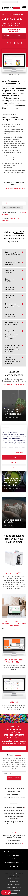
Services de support (14, 840)
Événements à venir (14, 791)
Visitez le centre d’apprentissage (14, 384)
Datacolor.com (13, 852)
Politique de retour (14, 881)
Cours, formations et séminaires (14, 788)
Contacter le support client (13, 843)
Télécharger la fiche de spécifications (14, 35)
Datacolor (13, 855)
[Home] (11, 8)
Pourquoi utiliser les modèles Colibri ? (12, 323)
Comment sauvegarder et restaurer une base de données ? (12, 360)
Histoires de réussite (13, 795)
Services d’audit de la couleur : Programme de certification (14, 822)
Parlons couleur (14, 748)
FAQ (13, 832)
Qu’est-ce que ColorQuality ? (9, 272)
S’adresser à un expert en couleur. (14, 188)
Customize (13, 462)
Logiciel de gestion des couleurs (14, 813)
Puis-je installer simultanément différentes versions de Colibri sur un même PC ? (12, 335)
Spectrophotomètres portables (13, 810)
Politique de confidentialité (14, 884)
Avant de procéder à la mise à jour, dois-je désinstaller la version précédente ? (12, 348)
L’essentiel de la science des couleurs (13, 798)
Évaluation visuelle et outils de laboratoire (14, 817)
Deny (14, 467)
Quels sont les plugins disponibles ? (12, 263)
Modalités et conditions (14, 878)
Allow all (14, 457)
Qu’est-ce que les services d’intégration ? (12, 254)
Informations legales (14, 876)
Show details (19, 452)
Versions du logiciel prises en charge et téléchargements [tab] (13, 203)
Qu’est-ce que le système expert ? (11, 315)
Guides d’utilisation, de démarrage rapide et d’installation (14, 836)
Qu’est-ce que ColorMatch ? (9, 288)
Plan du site (14, 893)
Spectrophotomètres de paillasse (13, 807)
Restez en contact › (14, 778)
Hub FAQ (19, 232)
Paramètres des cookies (14, 890)
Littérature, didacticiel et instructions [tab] (12, 207)
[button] (7, 43)
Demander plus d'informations (14, 30)
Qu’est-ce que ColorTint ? (9, 280)
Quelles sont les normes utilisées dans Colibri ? (12, 306)
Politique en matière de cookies (14, 887)
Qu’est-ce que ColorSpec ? (9, 297)
